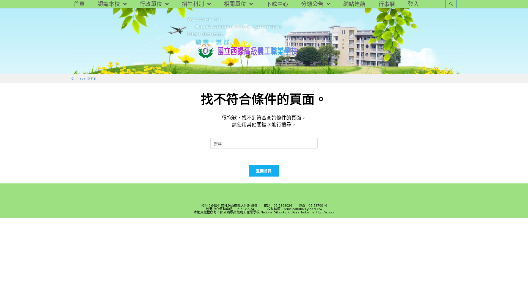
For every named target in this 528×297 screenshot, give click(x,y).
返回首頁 (264, 170)
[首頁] (73, 79)
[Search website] (451, 4)
